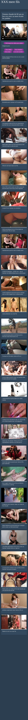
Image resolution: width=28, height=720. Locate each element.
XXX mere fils (10, 2)
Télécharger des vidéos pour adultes (14, 43)
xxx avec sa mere (18, 51)
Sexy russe (7, 51)
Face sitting (8, 49)
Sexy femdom (18, 49)
